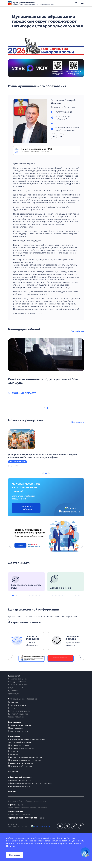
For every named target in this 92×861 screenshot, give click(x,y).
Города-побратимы (16, 717)
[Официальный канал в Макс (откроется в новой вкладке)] (60, 826)
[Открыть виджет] (85, 852)
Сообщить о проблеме (26, 508)
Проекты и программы (18, 731)
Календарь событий (17, 682)
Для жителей (14, 676)
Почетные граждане (17, 705)
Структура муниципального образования (26, 739)
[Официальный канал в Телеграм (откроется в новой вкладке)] (67, 826)
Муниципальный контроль (20, 766)
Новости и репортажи (18, 679)
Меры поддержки (16, 728)
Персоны (12, 791)
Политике (11, 846)
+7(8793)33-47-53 (15, 811)
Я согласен (14, 855)
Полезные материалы (18, 685)
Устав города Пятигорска (19, 742)
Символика (13, 702)
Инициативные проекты (19, 786)
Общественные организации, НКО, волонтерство (30, 783)
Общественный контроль (19, 777)
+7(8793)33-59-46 (15, 805)
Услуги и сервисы (16, 688)
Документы (13, 751)
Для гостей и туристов (18, 714)
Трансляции (13, 694)
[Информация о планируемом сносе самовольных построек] (60, 658)
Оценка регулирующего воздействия (25, 757)
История (12, 708)
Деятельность (14, 722)
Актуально (13, 771)
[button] (44, 408)
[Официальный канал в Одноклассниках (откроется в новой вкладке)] (81, 826)
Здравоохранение (17, 462)
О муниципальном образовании (22, 699)
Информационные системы (20, 763)
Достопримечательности (19, 711)
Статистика (13, 754)
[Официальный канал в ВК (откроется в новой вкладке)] (74, 826)
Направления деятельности (20, 725)
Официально (14, 736)
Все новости (77, 422)
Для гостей (13, 691)
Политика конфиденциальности (18, 826)
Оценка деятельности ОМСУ (20, 780)
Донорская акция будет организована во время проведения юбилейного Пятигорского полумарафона (43, 456)
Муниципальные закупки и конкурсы (24, 760)
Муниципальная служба (18, 745)
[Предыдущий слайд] (9, 546)
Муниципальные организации (21, 748)
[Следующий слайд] (82, 546)
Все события (77, 331)
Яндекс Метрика (56, 838)
